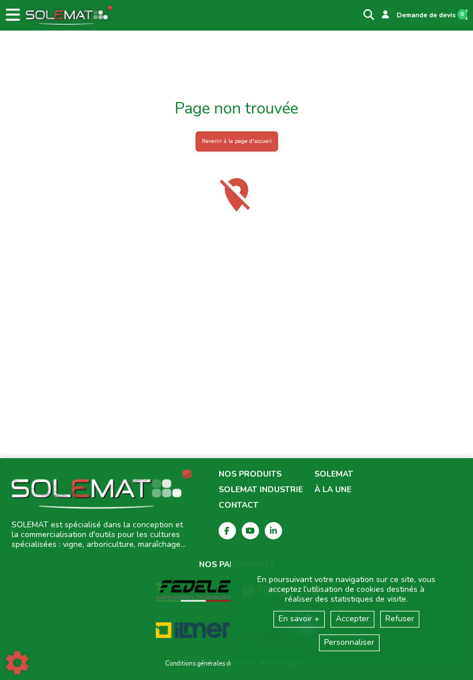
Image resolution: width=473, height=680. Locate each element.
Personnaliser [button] (349, 642)
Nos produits (250, 474)
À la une (332, 490)
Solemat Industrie (261, 490)
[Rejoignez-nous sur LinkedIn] (273, 530)
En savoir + (299, 618)
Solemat (333, 474)
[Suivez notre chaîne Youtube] (250, 530)
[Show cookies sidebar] (17, 662)
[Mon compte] (385, 15)
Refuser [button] (399, 618)
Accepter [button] (352, 618)
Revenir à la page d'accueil (237, 141)
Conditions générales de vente (207, 663)
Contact (238, 506)
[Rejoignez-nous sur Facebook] (227, 530)
